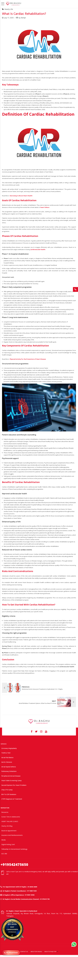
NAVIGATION (5, 808)
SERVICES (3, 744)
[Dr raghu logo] (39, 721)
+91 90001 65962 (29, 895)
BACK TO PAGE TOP (50, 951)
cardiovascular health (37, 249)
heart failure (44, 207)
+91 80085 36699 (32, 887)
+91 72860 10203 (32, 891)
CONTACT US (24, 951)
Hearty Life (8, 9)
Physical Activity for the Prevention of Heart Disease (28, 359)
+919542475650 (14, 864)
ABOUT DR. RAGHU (36, 951)
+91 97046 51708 (44, 899)
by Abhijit (22, 18)
